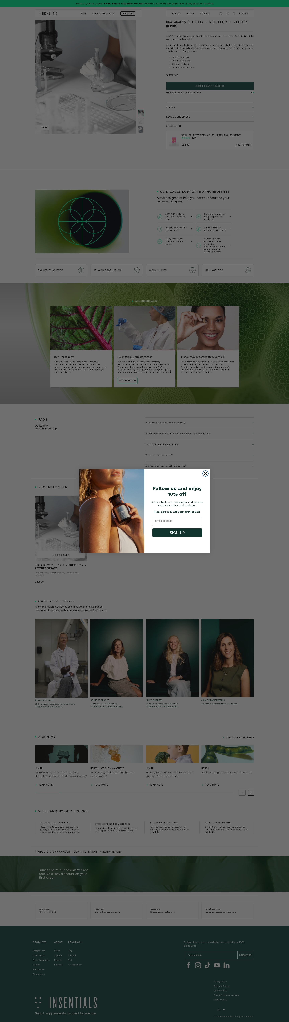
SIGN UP (177, 532)
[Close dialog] (205, 473)
